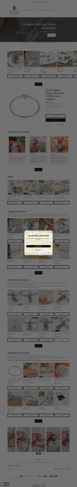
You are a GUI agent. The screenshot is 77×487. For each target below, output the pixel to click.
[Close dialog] (51, 232)
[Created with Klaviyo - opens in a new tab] (38, 256)
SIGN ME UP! (38, 246)
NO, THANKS (38, 249)
